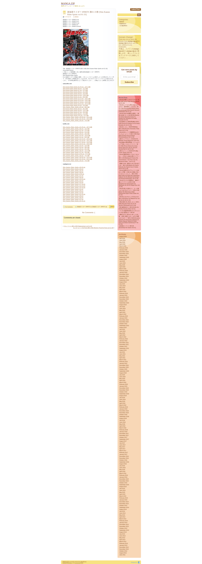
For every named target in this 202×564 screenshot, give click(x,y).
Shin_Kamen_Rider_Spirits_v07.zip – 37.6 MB (76, 130)
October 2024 (123, 278)
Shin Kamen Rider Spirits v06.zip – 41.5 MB (75, 88)
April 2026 (122, 244)
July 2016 (122, 466)
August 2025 (123, 259)
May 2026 (122, 242)
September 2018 (124, 416)
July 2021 (122, 352)
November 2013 (124, 526)
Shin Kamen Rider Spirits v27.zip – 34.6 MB (75, 112)
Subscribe (129, 82)
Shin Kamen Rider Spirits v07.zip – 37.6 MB (75, 90)
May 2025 (122, 265)
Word (82, 561)
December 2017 (124, 433)
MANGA (76, 16)
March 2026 (122, 246)
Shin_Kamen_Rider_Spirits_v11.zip (73, 189)
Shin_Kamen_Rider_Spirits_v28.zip (73, 172)
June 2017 (122, 445)
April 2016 (122, 471)
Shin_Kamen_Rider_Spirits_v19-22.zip (74, 179)
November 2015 (124, 481)
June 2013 (122, 536)
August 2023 (123, 305)
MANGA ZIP (66, 561)
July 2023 (122, 306)
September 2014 (124, 507)
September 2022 (124, 325)
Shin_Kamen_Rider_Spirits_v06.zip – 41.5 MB (76, 129)
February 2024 (123, 293)
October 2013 (123, 528)
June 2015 (122, 490)
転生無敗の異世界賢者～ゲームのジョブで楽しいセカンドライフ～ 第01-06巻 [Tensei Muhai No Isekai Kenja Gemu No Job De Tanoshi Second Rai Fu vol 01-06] (129, 146)
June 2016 (122, 467)
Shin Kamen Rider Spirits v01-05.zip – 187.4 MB (76, 87)
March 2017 (122, 450)
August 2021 (123, 350)
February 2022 (123, 339)
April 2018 (122, 426)
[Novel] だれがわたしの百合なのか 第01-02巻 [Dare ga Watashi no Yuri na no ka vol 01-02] (129, 198)
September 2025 (124, 257)
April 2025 (122, 267)
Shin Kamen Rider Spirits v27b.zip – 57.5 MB (75, 115)
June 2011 (122, 555)
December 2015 (124, 479)
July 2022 (122, 329)
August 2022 (123, 327)
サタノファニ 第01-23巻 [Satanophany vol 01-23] (78, 226)
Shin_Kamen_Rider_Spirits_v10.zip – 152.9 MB (76, 135)
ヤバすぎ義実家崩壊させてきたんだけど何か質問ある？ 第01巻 (129, 211)
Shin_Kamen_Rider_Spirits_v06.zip (73, 197)
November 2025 (124, 253)
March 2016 (122, 473)
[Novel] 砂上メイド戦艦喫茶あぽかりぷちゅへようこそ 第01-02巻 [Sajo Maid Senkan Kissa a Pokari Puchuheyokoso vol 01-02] (129, 134)
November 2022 (124, 322)
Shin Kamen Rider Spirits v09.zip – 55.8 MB (75, 93)
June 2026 (122, 240)
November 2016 (124, 458)
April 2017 (122, 448)
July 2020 (122, 375)
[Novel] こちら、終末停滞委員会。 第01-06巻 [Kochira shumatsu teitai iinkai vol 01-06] (129, 128)
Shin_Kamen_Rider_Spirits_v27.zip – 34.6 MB (76, 152)
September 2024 (124, 280)
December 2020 (124, 365)
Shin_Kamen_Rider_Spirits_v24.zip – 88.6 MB (76, 107)
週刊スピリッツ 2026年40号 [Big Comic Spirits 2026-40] (128, 151)
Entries (64, 562)
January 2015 (123, 500)
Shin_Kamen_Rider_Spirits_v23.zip (73, 182)
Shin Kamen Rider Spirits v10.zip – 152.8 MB (75, 95)
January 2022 (123, 341)
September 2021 (124, 348)
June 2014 (122, 513)
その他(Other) (123, 25)
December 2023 (124, 297)
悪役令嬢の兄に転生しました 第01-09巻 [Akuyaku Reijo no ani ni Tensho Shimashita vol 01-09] (129, 203)
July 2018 (122, 420)
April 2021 (122, 358)
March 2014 (122, 519)
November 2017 (124, 435)
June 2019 (122, 399)
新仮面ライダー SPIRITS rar (84, 206)
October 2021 (123, 346)
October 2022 (123, 323)
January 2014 (123, 522)
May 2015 (122, 492)
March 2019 (122, 405)
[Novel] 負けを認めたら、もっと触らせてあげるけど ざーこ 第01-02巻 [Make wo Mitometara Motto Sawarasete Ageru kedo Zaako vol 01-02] (129, 192)
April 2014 (122, 517)
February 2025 (123, 270)
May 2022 (122, 333)
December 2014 (124, 502)
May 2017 (122, 447)
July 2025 (122, 261)
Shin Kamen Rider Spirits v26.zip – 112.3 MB (75, 110)
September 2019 (124, 394)
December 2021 (124, 342)
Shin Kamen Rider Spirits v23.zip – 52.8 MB (75, 105)
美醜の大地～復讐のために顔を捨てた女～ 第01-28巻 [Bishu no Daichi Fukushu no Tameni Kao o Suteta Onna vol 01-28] (129, 166)
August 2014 (123, 509)
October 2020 (123, 369)
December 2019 (124, 388)
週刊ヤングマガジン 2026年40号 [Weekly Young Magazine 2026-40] (129, 139)
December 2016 (124, 456)
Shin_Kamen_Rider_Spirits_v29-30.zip (74, 167)
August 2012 (123, 553)
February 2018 (123, 430)
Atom (70, 562)
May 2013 (122, 538)
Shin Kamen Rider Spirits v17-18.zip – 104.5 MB (76, 102)
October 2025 (123, 255)
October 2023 (123, 301)
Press (84, 561)
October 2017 (123, 437)
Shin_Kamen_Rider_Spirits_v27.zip (73, 175)
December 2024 (124, 274)
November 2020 (124, 367)
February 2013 (123, 543)
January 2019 (123, 409)
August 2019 (123, 395)
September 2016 (124, 462)
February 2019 (123, 407)
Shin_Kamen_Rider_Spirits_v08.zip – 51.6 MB (76, 132)
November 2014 (124, 503)
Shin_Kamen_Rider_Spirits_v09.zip (73, 191)
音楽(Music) (122, 23)
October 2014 (123, 505)
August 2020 (123, 373)
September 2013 (124, 530)
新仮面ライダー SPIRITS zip (99, 206)
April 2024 (122, 289)
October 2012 (123, 551)
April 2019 (122, 403)
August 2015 (123, 486)
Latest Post (135, 9)
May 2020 (122, 378)
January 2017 (123, 454)
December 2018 (124, 411)
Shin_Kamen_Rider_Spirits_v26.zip (73, 177)
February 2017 (123, 452)
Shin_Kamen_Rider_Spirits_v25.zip (73, 170)
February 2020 (123, 384)
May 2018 (122, 424)
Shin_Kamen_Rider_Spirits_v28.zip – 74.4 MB (76, 155)
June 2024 (122, 286)
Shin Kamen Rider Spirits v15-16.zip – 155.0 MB (76, 100)
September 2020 (124, 371)
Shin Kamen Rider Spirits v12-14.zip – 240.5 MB (76, 98)
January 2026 (123, 250)
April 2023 (122, 312)
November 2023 (124, 299)
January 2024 (123, 295)
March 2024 (122, 291)
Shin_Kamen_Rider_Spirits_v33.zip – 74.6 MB (76, 120)
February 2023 (123, 316)
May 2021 (122, 356)
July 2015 (122, 488)
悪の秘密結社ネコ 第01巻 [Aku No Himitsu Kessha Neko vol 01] (129, 208)
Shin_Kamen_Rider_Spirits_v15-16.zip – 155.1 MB (77, 140)
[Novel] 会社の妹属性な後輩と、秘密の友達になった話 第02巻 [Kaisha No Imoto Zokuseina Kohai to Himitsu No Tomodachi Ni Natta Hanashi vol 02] (129, 117)
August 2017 (123, 441)
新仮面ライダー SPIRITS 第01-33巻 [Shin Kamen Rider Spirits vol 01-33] (88, 13)
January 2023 (123, 318)
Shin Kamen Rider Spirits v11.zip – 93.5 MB (75, 97)
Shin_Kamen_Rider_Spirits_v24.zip (73, 181)
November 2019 (124, 390)
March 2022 (122, 337)
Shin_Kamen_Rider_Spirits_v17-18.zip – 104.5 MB (77, 142)
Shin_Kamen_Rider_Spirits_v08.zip (73, 196)
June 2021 (122, 354)
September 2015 (124, 484)
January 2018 (123, 431)
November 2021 (124, 344)
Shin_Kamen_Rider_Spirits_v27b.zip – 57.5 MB (76, 154)
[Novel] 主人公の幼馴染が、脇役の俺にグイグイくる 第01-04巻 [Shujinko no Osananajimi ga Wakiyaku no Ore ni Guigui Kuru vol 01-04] (129, 183)
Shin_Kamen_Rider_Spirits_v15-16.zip (74, 187)
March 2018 (122, 428)
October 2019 (123, 392)
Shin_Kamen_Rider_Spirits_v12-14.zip (74, 186)
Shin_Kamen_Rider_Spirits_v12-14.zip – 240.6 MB (77, 139)
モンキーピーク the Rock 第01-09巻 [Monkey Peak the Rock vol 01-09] (93, 228)
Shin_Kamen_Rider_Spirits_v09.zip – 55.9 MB (76, 134)
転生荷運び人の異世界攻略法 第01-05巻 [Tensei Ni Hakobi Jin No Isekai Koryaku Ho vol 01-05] (129, 123)
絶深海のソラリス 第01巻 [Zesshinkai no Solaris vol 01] (127, 226)
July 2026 (122, 238)
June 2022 (122, 331)
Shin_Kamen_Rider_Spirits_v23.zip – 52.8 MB (76, 145)
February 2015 (123, 498)
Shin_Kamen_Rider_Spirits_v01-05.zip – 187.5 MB (77, 127)
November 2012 (124, 549)
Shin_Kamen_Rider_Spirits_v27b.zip (73, 174)
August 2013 (123, 532)
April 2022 (122, 335)
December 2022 (124, 320)
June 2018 (122, 422)
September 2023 (124, 303)
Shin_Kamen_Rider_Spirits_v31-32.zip (74, 201)
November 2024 (124, 276)
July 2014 (122, 511)
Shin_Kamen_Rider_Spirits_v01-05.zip (74, 194)
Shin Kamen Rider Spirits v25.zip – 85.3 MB (75, 109)
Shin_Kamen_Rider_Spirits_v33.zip (73, 169)
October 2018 (123, 414)
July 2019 (122, 397)
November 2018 (124, 413)
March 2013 (122, 541)
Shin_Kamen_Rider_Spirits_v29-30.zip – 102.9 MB (77, 117)
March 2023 (122, 314)
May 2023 (122, 310)
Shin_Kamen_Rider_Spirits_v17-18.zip (74, 184)
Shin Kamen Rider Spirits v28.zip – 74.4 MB (75, 114)
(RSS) (67, 562)
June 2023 (122, 308)
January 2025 (123, 272)
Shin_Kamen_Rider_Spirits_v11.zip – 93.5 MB (76, 137)
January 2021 (123, 363)
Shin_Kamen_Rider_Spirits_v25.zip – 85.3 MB (76, 149)
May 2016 (122, 469)
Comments (77, 562)
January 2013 (123, 545)
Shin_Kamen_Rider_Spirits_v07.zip (73, 199)
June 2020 (122, 377)
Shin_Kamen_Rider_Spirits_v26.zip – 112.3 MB (76, 150)
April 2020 (122, 380)
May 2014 (122, 515)
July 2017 (122, 443)
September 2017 (124, 439)
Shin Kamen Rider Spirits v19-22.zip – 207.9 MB (76, 104)
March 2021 (122, 359)
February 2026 (123, 248)
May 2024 (122, 287)
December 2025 (124, 251)
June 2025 (122, 263)
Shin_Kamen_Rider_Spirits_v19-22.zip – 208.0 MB (77, 144)
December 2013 (124, 524)
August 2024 (123, 282)
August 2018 (123, 418)
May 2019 (122, 401)
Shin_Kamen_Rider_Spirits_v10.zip (73, 192)
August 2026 (123, 236)
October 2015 (123, 483)
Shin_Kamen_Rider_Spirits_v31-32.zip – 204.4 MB (77, 119)
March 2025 (122, 269)
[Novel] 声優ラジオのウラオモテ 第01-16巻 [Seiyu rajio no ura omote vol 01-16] (129, 101)
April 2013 (122, 539)
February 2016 (123, 475)
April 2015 (122, 494)
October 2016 (123, 460)
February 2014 (123, 520)
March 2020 (122, 382)
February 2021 (123, 361)
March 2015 (122, 496)
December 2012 (124, 547)
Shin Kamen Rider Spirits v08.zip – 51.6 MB (75, 92)
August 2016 (123, 464)
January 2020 (123, 386)
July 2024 (122, 284)
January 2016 (123, 477)
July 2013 (122, 534)
